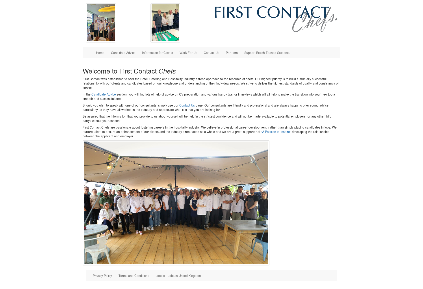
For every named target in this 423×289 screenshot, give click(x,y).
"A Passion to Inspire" (276, 131)
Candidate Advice (123, 52)
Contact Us (211, 52)
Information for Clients (157, 52)
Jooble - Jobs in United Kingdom (178, 275)
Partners (232, 52)
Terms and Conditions (134, 275)
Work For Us (188, 52)
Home (100, 52)
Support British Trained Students (266, 52)
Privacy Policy (102, 275)
